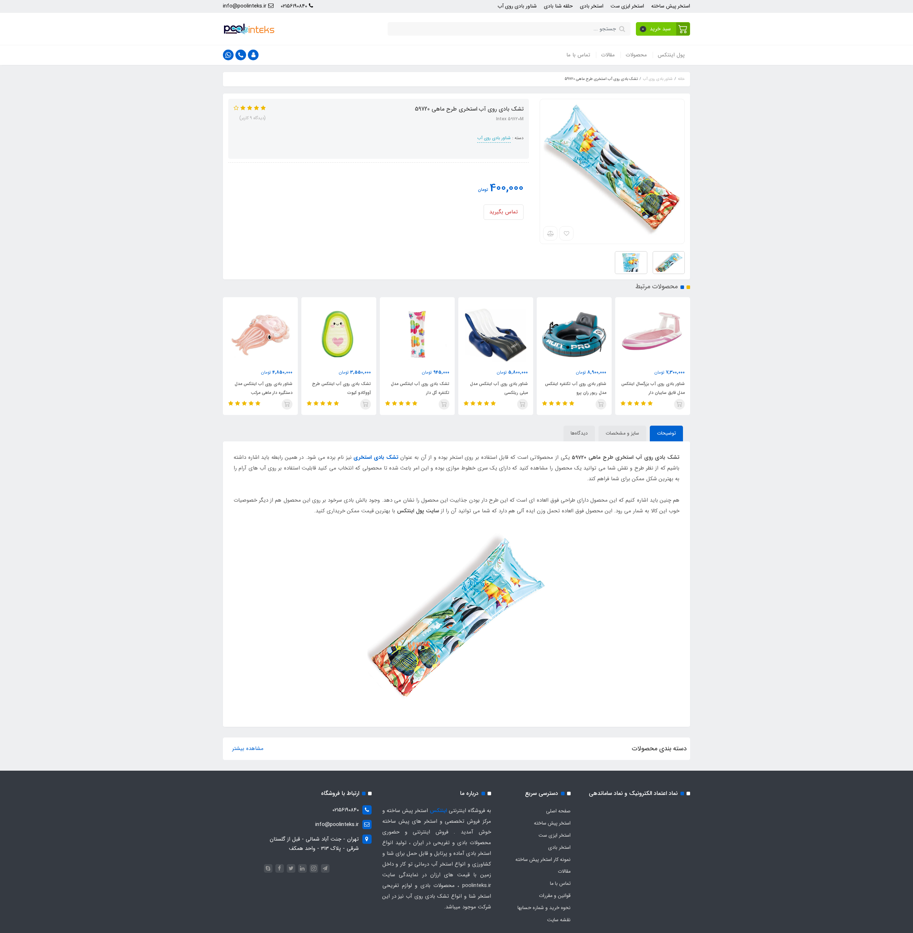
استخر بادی (591, 6)
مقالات (608, 55)
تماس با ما (578, 55)
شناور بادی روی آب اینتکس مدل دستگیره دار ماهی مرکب (263, 388)
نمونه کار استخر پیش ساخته (543, 859)
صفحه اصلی (558, 811)
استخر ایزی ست (627, 6)
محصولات (636, 55)
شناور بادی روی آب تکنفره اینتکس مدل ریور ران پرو (575, 388)
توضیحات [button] (666, 433)
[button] (663, 29)
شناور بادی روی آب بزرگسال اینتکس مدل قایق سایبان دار (653, 388)
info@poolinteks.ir (245, 6)
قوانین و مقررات (555, 895)
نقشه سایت (559, 920)
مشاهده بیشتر (248, 748)
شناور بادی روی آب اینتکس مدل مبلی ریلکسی (499, 388)
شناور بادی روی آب (517, 6)
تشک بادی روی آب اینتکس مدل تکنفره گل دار (420, 388)
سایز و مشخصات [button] (622, 433)
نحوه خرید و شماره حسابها (544, 908)
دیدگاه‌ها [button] (579, 433)
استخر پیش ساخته (670, 6)
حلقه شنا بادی (558, 6)
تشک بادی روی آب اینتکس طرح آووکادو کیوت (341, 388)
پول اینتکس (671, 55)
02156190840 (295, 6)
